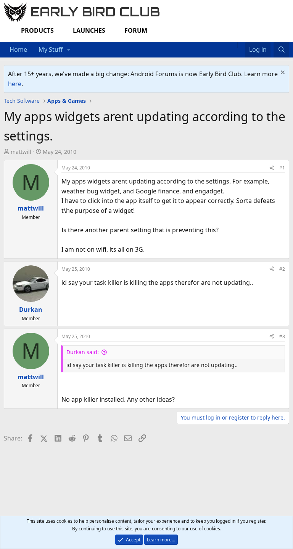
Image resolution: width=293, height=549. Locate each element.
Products (37, 30)
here (14, 84)
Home (18, 49)
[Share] (272, 167)
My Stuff (51, 49)
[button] (68, 50)
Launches (89, 30)
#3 (282, 336)
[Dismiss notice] (282, 73)
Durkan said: (82, 352)
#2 (282, 269)
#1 (282, 167)
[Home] (233, 45)
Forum (135, 30)
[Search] (281, 50)
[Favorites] (241, 45)
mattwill (21, 151)
